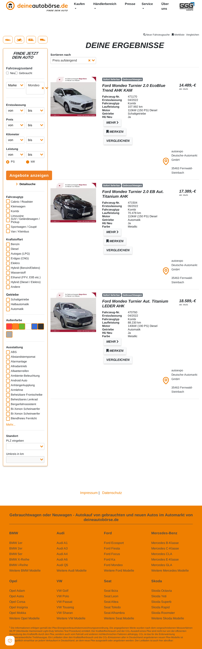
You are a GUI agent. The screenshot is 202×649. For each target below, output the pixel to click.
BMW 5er (15, 554)
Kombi (15, 211)
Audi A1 (62, 543)
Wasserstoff (18, 272)
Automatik (17, 308)
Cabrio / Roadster (22, 201)
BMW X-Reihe (19, 559)
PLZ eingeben (15, 440)
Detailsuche (27, 184)
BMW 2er (15, 548)
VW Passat (64, 601)
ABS (14, 352)
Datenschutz (112, 493)
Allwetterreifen (20, 370)
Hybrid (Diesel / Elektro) (26, 282)
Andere (15, 286)
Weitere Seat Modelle (119, 618)
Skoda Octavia (161, 590)
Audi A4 (62, 554)
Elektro (15, 263)
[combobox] (15, 85)
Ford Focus (112, 554)
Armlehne (17, 389)
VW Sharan (65, 612)
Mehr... (10, 424)
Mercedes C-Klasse (165, 548)
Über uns (165, 6)
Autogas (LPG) (20, 253)
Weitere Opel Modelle (24, 618)
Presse (130, 4)
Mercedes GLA (161, 565)
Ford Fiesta (112, 548)
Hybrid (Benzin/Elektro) (25, 267)
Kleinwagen (18, 206)
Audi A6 (62, 559)
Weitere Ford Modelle (119, 570)
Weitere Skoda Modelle (167, 618)
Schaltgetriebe (20, 299)
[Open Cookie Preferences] (10, 641)
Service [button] (147, 4)
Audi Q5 (62, 565)
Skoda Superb (161, 601)
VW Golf (62, 590)
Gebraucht (25, 73)
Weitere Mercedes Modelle (170, 570)
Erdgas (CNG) (20, 258)
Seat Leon (111, 596)
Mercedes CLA (161, 554)
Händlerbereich (104, 4)
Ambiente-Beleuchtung (25, 375)
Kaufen (79, 4)
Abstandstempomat (23, 356)
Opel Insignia (18, 607)
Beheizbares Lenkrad (24, 399)
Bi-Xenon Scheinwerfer (25, 408)
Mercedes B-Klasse (165, 543)
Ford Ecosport (114, 543)
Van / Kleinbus (20, 231)
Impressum (89, 493)
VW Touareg (65, 607)
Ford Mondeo (113, 565)
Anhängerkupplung (23, 385)
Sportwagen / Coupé (24, 226)
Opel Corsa (17, 601)
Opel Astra (16, 596)
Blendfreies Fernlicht (24, 418)
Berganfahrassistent (23, 404)
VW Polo (63, 596)
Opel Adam (17, 590)
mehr (111, 122)
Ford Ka (109, 559)
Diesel (15, 248)
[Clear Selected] (43, 88)
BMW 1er (15, 543)
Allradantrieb (19, 366)
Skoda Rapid (160, 607)
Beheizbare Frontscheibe (26, 394)
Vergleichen (192, 34)
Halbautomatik (20, 304)
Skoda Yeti (158, 596)
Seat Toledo (112, 607)
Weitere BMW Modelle (25, 570)
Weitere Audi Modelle (72, 570)
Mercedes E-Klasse (165, 559)
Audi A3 (62, 548)
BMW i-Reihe (18, 565)
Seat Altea (111, 601)
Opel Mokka (17, 612)
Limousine (17, 215)
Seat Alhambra (114, 612)
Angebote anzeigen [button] (29, 175)
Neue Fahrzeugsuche (158, 34)
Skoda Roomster (163, 612)
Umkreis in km (15, 453)
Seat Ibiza (111, 590)
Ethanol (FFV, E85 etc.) (26, 277)
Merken (116, 131)
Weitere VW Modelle (71, 618)
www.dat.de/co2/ (183, 640)
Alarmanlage (19, 361)
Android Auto (19, 380)
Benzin (15, 244)
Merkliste (179, 34)
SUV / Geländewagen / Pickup (25, 220)
